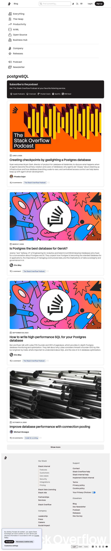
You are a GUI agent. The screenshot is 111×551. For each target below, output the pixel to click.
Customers (44, 473)
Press (40, 519)
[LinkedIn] (93, 546)
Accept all (9, 542)
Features (43, 470)
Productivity (19, 24)
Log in (90, 4)
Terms (75, 482)
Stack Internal (44, 466)
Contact (76, 468)
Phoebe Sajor (20, 177)
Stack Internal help (81, 475)
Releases (18, 53)
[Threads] (99, 546)
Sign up (99, 4)
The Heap (18, 19)
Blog (75, 504)
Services (42, 500)
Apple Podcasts (19, 94)
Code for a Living (31, 438)
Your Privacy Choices (82, 492)
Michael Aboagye (21, 432)
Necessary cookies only (24, 542)
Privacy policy (79, 485)
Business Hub (20, 40)
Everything (18, 13)
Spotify (57, 94)
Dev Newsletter (79, 507)
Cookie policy (79, 488)
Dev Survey (77, 516)
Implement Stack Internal (83, 478)
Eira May (17, 265)
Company (18, 48)
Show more (55, 447)
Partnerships (43, 497)
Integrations (45, 482)
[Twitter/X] (96, 546)
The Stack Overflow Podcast (35, 183)
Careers (41, 522)
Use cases (44, 476)
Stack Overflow (44, 504)
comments (17, 183)
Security (43, 479)
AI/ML (16, 29)
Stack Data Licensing (47, 489)
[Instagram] (103, 546)
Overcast (32, 94)
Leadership (43, 516)
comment (16, 271)
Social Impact (44, 525)
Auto (86, 547)
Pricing (43, 485)
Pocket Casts (45, 94)
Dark (80, 547)
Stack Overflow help (81, 471)
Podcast (17, 61)
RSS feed (67, 94)
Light (74, 547)
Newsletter (19, 67)
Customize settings (11, 546)
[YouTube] (106, 546)
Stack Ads (42, 492)
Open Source (20, 34)
